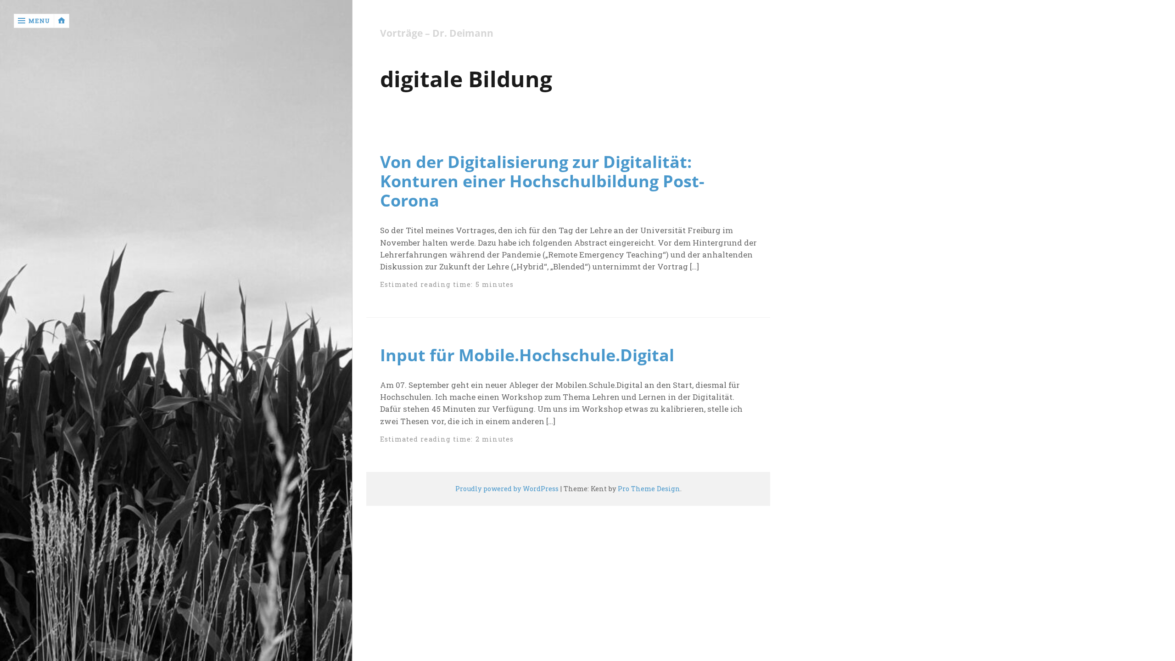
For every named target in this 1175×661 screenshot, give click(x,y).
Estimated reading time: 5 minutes (447, 284)
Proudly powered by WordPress (507, 488)
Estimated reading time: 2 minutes (447, 439)
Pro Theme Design (649, 488)
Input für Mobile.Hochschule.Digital (527, 354)
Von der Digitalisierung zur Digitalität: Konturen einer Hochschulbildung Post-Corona (542, 181)
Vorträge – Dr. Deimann (436, 33)
